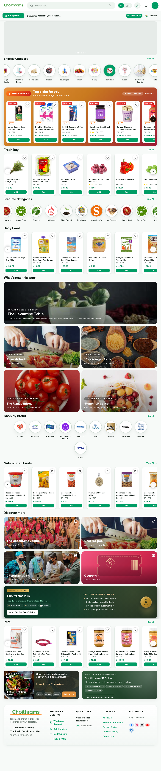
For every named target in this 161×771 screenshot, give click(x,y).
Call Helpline (60, 729)
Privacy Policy (110, 727)
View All (150, 463)
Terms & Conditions (113, 722)
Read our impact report (98, 697)
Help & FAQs (59, 739)
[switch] (125, 5)
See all (148, 93)
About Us (107, 717)
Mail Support (60, 734)
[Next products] (153, 171)
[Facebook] (131, 725)
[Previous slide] (8, 38)
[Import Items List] (110, 5)
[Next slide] (153, 38)
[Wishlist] (146, 5)
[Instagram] (137, 725)
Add (18, 140)
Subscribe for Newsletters (83, 719)
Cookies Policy (110, 731)
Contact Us (108, 736)
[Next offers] (153, 119)
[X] (142, 725)
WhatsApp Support (58, 722)
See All (150, 58)
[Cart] (155, 5)
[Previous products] (8, 171)
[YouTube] (147, 725)
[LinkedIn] (131, 730)
